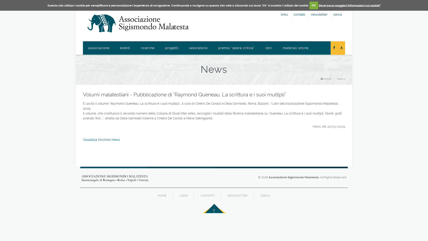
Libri (268, 48)
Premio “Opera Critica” (236, 48)
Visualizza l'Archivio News (101, 139)
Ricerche (147, 48)
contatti (299, 14)
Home (327, 79)
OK (314, 5)
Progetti (172, 48)
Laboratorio (198, 48)
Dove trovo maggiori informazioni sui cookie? (350, 5)
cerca (337, 14)
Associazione (98, 48)
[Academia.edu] (341, 48)
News (341, 79)
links (284, 14)
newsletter (319, 14)
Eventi (125, 48)
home (162, 195)
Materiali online (296, 48)
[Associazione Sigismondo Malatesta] (138, 23)
